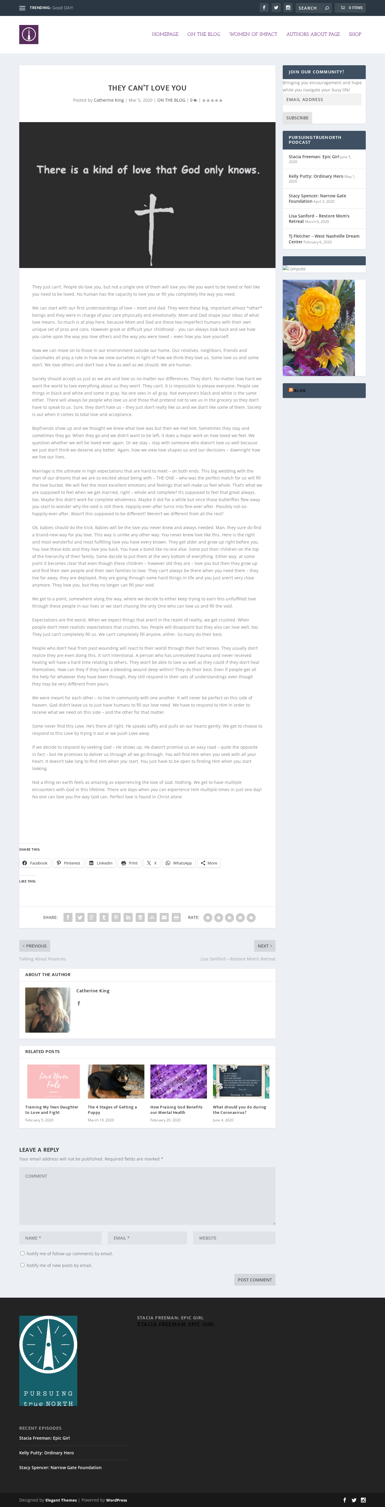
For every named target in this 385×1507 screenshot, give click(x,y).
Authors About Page (313, 34)
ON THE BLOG (203, 34)
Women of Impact (253, 34)
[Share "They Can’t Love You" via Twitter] (80, 917)
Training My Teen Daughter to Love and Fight (52, 1110)
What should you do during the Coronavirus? (239, 1110)
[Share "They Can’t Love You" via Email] (164, 917)
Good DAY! (62, 8)
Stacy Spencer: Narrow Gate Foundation (317, 198)
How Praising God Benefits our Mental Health (176, 1110)
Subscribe (297, 118)
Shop (355, 34)
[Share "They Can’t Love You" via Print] (176, 917)
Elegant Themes (61, 1500)
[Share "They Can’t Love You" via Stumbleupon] (152, 917)
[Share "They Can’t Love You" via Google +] (92, 917)
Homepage (165, 34)
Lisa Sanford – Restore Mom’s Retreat (319, 218)
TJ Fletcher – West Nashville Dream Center (324, 238)
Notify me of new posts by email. (59, 1265)
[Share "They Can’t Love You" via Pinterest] (116, 917)
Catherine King (109, 100)
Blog (300, 390)
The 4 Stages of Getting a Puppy (112, 1110)
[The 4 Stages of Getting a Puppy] (116, 1082)
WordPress (116, 1500)
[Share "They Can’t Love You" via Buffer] (140, 917)
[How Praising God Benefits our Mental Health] (178, 1082)
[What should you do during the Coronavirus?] (241, 1082)
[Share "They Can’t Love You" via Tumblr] (104, 917)
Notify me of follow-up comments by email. (69, 1253)
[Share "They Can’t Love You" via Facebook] (68, 917)
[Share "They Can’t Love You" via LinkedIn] (128, 917)
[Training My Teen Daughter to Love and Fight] (53, 1082)
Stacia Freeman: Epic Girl (314, 156)
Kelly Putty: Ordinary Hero (316, 176)
